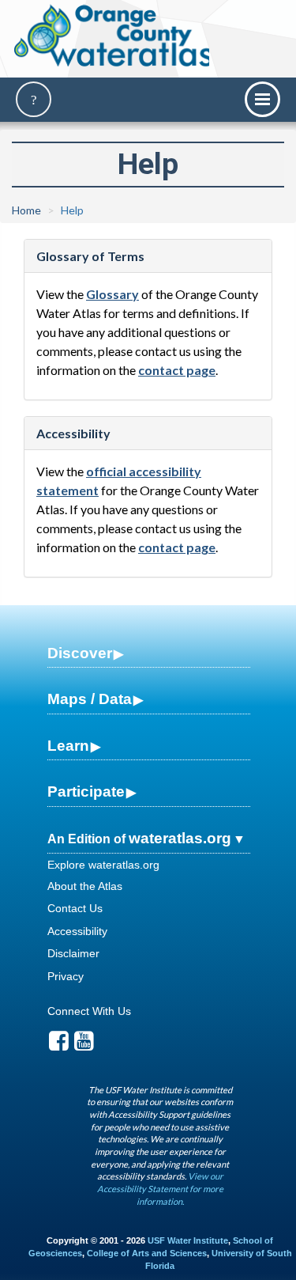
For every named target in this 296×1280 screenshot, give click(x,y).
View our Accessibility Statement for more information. (160, 1188)
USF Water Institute (188, 1240)
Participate (86, 791)
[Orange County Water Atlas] (113, 35)
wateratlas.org (180, 838)
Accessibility (77, 931)
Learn (68, 745)
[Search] (33, 99)
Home (26, 210)
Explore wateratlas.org (103, 864)
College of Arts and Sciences (147, 1253)
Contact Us (75, 908)
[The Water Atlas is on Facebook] (58, 1045)
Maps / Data (89, 699)
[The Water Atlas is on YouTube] (84, 1045)
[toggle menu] (262, 99)
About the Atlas (84, 886)
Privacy (65, 976)
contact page (176, 369)
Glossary (112, 293)
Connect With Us (89, 1011)
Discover (79, 653)
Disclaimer (73, 953)
